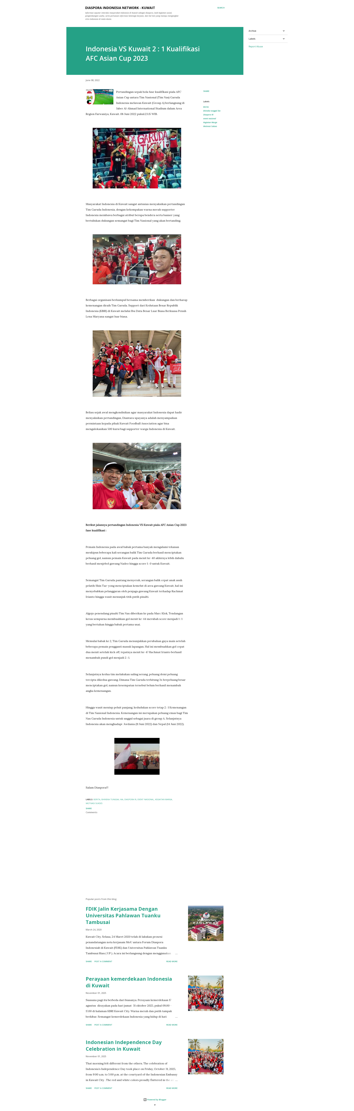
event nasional (209, 118)
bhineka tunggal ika (211, 110)
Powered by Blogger (156, 1099)
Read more (172, 961)
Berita (206, 107)
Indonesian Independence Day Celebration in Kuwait (124, 1045)
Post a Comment (103, 961)
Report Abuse (256, 46)
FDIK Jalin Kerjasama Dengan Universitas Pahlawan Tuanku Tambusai (123, 915)
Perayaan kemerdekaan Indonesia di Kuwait (129, 982)
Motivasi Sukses (210, 126)
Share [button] (206, 91)
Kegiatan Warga (210, 122)
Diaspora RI (208, 114)
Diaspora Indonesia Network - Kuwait (120, 7)
